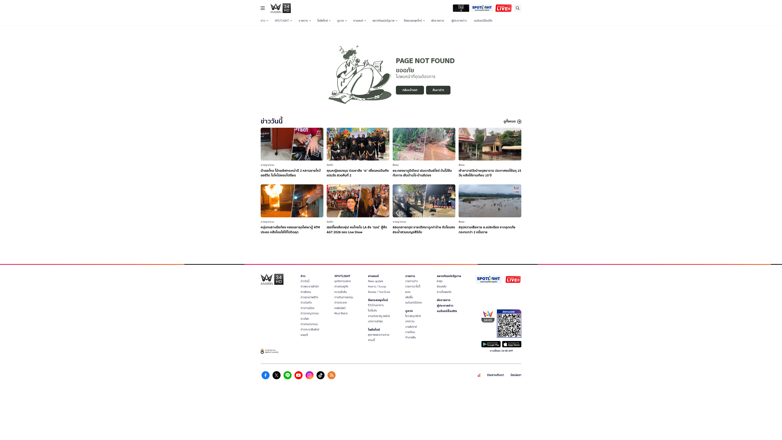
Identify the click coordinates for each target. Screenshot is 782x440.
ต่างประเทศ (340, 303)
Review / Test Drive (379, 292)
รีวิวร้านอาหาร (376, 305)
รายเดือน (410, 332)
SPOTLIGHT (282, 21)
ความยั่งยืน (340, 292)
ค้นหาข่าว (438, 90)
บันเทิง (330, 165)
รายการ (303, 21)
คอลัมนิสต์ (340, 308)
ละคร (408, 292)
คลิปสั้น (409, 297)
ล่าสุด (440, 281)
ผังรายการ (437, 21)
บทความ (409, 321)
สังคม (396, 165)
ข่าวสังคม (306, 292)
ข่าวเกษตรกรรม (309, 324)
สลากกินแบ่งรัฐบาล (383, 21)
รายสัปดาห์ (411, 327)
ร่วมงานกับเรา (495, 375)
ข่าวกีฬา (305, 319)
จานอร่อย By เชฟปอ (379, 316)
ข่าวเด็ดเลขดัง (444, 292)
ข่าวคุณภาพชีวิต (309, 297)
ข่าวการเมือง (307, 308)
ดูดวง (340, 21)
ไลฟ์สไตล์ (322, 21)
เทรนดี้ (371, 340)
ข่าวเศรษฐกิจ (341, 286)
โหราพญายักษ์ (413, 316)
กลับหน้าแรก (409, 90)
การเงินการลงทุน (343, 297)
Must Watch (341, 313)
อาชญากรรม (267, 165)
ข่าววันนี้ (305, 281)
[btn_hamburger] (263, 8)
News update (375, 281)
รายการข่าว (411, 281)
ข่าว (263, 21)
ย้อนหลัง (441, 286)
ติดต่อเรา (516, 375)
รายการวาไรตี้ (412, 286)
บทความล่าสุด (375, 321)
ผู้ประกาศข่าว (459, 21)
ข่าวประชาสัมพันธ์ (310, 329)
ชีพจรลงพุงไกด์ (413, 21)
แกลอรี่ (304, 335)
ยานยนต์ (358, 21)
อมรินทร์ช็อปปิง (483, 21)
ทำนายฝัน (410, 337)
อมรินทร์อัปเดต (413, 303)
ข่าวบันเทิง (306, 303)
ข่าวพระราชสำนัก (310, 286)
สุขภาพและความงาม (378, 335)
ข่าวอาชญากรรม (310, 313)
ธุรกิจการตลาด (342, 281)
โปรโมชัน (372, 310)
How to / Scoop (377, 286)
